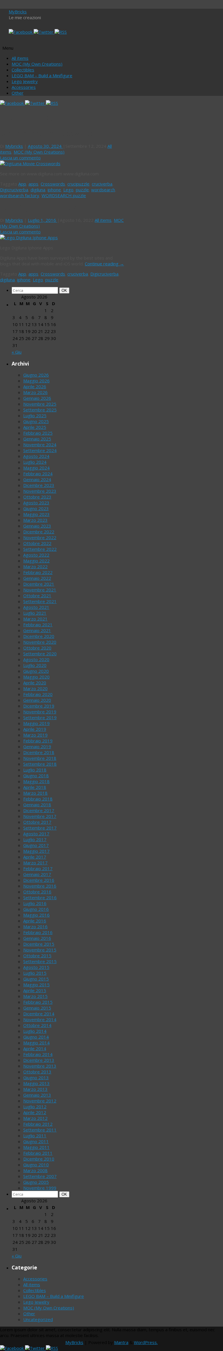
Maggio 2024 (36, 468)
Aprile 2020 (34, 683)
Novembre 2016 (39, 886)
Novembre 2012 (39, 1101)
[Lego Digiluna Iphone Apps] (29, 237)
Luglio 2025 (34, 415)
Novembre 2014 (39, 1019)
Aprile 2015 (34, 990)
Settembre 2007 (40, 1176)
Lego (68, 190)
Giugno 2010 (36, 1164)
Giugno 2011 (36, 1141)
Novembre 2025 (39, 404)
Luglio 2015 (34, 973)
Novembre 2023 (39, 491)
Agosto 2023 (36, 502)
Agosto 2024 (36, 456)
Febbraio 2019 (38, 741)
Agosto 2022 (36, 555)
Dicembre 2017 (38, 810)
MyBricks (18, 12)
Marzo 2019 (35, 735)
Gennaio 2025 (37, 439)
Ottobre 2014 (37, 1025)
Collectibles (23, 70)
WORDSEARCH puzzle (64, 195)
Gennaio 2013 (37, 1095)
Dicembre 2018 (38, 752)
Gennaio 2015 (37, 1008)
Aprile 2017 (34, 857)
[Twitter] (44, 32)
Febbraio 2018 (38, 799)
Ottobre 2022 (37, 543)
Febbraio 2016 (38, 932)
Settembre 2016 (40, 897)
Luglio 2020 (34, 665)
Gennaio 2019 (37, 746)
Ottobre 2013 (37, 1072)
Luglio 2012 (34, 1106)
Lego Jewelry (25, 81)
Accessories (24, 87)
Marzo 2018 (35, 793)
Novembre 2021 (39, 590)
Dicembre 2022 (38, 532)
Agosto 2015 (36, 967)
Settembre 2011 (40, 1130)
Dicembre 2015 (38, 944)
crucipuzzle (78, 184)
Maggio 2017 (36, 851)
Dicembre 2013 (38, 1060)
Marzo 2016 (35, 926)
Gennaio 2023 (37, 526)
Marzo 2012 (35, 1118)
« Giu (16, 352)
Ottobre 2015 (37, 955)
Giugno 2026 (36, 375)
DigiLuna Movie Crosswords (47, 133)
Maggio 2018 (36, 781)
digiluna (37, 190)
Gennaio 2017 (37, 874)
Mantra (121, 1342)
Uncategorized (38, 1319)
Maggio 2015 (36, 984)
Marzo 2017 (35, 863)
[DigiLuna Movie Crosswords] (30, 163)
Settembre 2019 (40, 717)
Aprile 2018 (34, 787)
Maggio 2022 (36, 561)
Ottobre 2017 (37, 822)
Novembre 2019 (39, 712)
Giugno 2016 (36, 909)
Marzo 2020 (35, 688)
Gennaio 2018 (37, 804)
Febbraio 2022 (38, 572)
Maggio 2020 (36, 677)
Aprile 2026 (34, 386)
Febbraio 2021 (38, 624)
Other (18, 93)
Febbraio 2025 (38, 433)
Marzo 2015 (35, 996)
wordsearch (103, 190)
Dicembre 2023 (38, 485)
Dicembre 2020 (38, 636)
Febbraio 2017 (38, 868)
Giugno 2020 (36, 671)
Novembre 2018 (39, 758)
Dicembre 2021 (38, 584)
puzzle (82, 190)
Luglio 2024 (34, 462)
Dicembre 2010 (38, 1159)
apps (33, 184)
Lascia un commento (20, 158)
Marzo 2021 (35, 619)
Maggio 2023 (36, 514)
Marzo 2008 (35, 1170)
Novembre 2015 (39, 950)
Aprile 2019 (34, 729)
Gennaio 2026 (37, 398)
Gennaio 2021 (37, 630)
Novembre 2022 (39, 537)
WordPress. (146, 1342)
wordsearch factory (19, 195)
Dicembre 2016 (38, 880)
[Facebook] (21, 32)
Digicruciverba (14, 190)
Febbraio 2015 (38, 1002)
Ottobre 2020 (37, 648)
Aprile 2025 (34, 427)
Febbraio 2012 (38, 1124)
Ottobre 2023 (37, 497)
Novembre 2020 (39, 642)
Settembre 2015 (40, 961)
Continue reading (104, 264)
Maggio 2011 (36, 1147)
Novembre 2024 (39, 444)
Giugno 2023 (36, 508)
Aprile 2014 (34, 1048)
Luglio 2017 (34, 839)
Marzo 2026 (35, 392)
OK (65, 290)
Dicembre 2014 (38, 1014)
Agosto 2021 (36, 607)
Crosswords (53, 184)
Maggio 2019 (36, 723)
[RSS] (61, 32)
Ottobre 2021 (37, 595)
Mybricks (14, 146)
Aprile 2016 (34, 921)
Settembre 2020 (40, 653)
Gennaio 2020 (37, 700)
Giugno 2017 (36, 845)
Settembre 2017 (40, 828)
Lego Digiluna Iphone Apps (45, 208)
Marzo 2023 (35, 520)
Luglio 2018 (34, 770)
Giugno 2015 (36, 979)
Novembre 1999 (39, 1188)
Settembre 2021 (40, 601)
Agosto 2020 (36, 659)
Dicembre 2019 (38, 706)
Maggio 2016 (36, 915)
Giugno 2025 (36, 421)
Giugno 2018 (36, 775)
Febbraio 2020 (38, 694)
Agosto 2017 (36, 833)
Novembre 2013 (39, 1066)
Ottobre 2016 (37, 892)
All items (20, 58)
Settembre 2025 (40, 410)
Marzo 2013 (35, 1089)
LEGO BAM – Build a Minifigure (42, 75)
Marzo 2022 (35, 566)
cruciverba (102, 184)
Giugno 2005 (36, 1182)
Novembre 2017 (39, 816)
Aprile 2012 (34, 1112)
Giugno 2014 (36, 1037)
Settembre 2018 (40, 764)
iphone (54, 190)
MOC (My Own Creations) (37, 64)
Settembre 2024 (40, 450)
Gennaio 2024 (37, 479)
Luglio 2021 (34, 613)
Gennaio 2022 (37, 578)
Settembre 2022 (40, 549)
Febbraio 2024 (38, 473)
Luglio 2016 (34, 903)
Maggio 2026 (36, 381)
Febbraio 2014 (38, 1054)
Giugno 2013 (36, 1077)
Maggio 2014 (36, 1043)
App (22, 184)
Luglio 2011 (34, 1135)
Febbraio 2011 (38, 1153)
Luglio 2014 (34, 1031)
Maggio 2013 (36, 1083)
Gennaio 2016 (37, 938)
